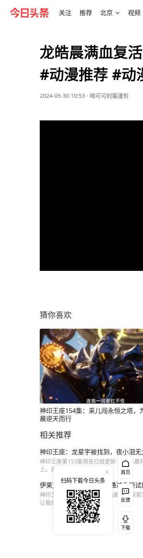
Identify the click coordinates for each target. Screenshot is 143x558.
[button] (65, 12)
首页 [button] (125, 472)
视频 (134, 12)
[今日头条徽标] (29, 12)
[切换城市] (117, 12)
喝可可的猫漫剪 (109, 95)
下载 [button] (124, 521)
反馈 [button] (125, 500)
